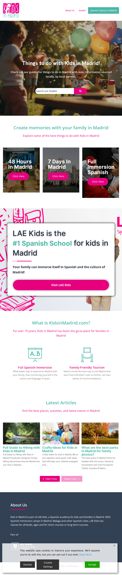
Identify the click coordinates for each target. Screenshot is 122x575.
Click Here (18, 176)
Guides (82, 10)
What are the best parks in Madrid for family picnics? (100, 451)
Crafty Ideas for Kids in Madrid (59, 449)
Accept (92, 564)
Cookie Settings (48, 564)
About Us (69, 10)
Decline (27, 564)
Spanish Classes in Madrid (103, 10)
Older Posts (51, 479)
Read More (85, 554)
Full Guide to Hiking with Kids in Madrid (21, 449)
